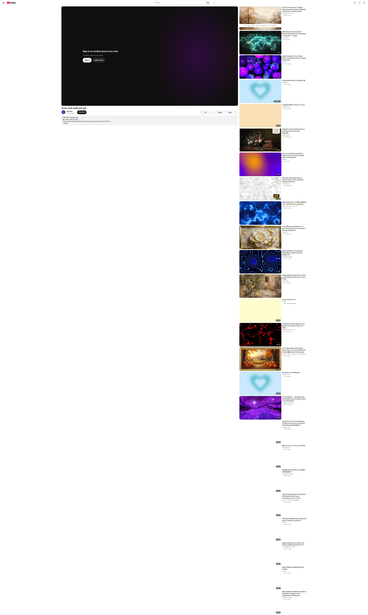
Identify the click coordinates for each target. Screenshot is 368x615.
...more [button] (65, 123)
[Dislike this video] (210, 112)
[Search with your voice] (214, 3)
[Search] (208, 3)
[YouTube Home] (11, 2)
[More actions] (236, 112)
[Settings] (353, 3)
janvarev (69, 111)
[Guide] (3, 3)
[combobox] (180, 3)
